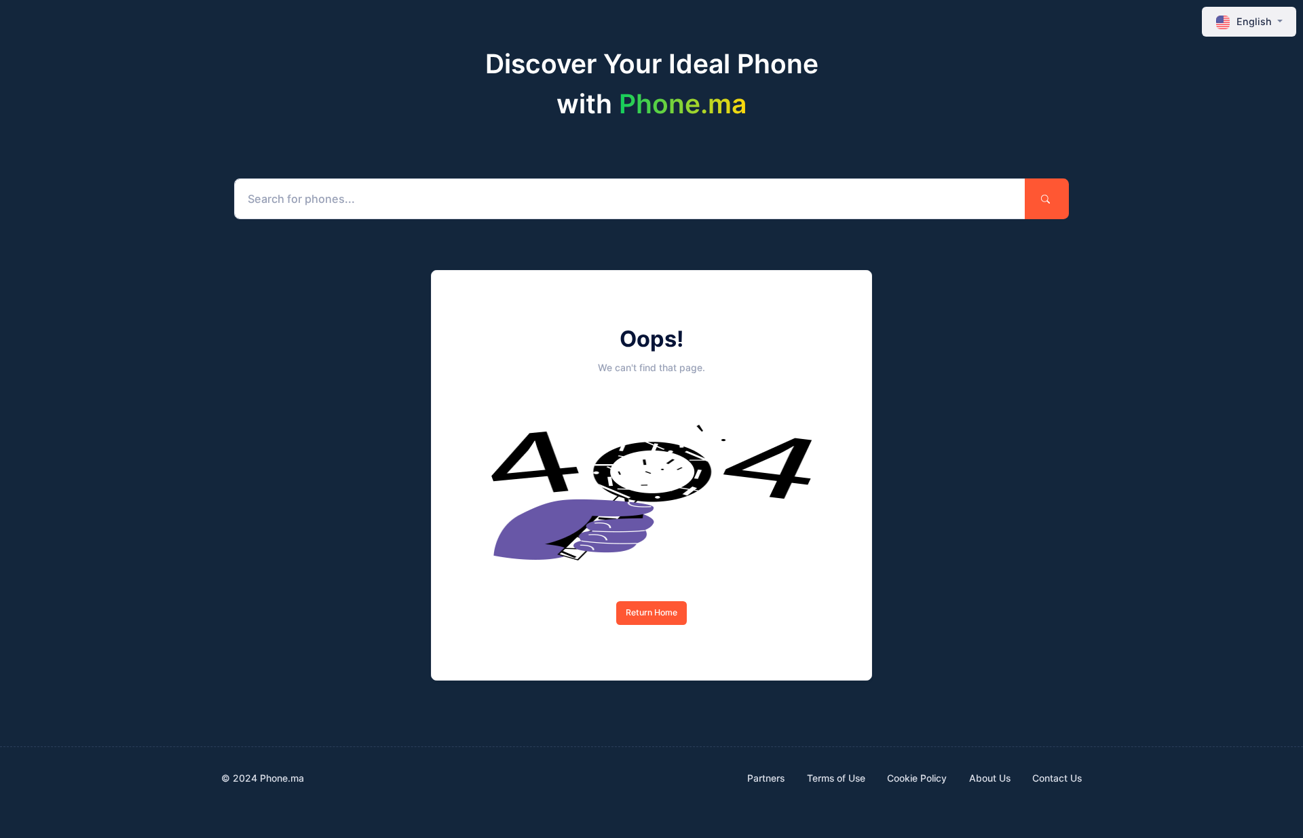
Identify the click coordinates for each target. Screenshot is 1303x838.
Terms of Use (836, 778)
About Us (990, 778)
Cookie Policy (917, 778)
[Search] (1047, 198)
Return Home (651, 612)
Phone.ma (683, 103)
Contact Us (1057, 778)
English (1254, 21)
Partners (766, 778)
